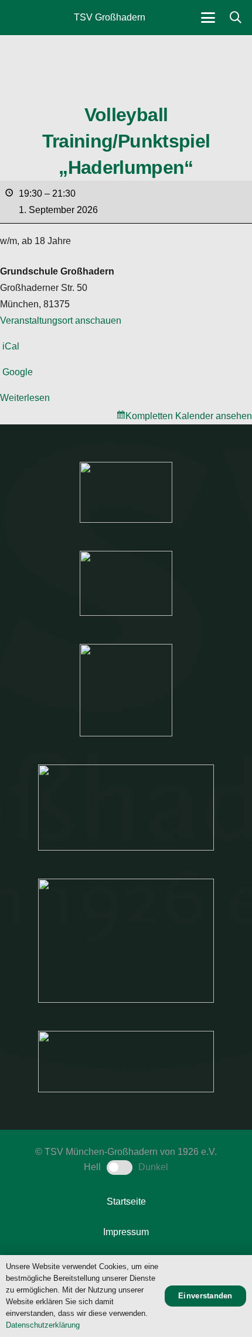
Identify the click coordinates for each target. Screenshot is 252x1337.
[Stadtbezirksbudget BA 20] (126, 941)
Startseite (126, 1201)
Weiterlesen (25, 398)
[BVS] (126, 1061)
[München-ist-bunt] (126, 583)
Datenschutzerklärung (43, 1325)
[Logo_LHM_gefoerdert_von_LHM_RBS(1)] (126, 808)
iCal (10, 346)
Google (17, 372)
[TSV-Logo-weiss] (24, 17)
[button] (208, 18)
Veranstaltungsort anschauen (60, 320)
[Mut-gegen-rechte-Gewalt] (126, 492)
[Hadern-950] (126, 690)
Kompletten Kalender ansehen (188, 416)
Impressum (126, 1232)
